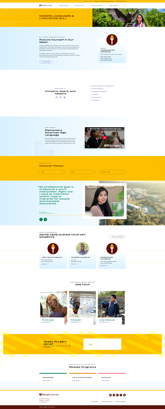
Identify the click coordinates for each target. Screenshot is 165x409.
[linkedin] (124, 395)
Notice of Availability (121, 401)
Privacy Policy (94, 401)
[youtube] (110, 395)
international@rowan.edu (110, 261)
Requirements (46, 322)
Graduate (111, 1)
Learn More (46, 380)
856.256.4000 (44, 402)
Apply (85, 1)
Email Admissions (118, 236)
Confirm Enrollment (121, 1)
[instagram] (114, 395)
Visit (91, 1)
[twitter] (117, 395)
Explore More (45, 61)
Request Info (106, 172)
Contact (44, 264)
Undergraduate (104, 1)
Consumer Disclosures (106, 401)
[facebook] (121, 395)
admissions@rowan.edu (106, 60)
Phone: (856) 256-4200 (106, 58)
